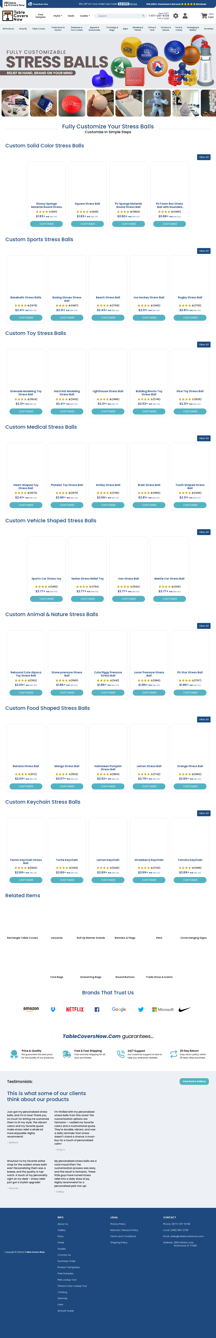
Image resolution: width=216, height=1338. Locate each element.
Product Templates (69, 1267)
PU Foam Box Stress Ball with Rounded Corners (169, 207)
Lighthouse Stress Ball (108, 391)
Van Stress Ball (128, 579)
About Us (63, 1224)
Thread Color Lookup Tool (72, 1286)
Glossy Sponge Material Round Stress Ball (46, 207)
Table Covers (38, 29)
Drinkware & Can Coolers (77, 28)
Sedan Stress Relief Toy (87, 579)
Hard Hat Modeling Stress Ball (67, 392)
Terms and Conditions (123, 1236)
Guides (84, 15)
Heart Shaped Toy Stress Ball (25, 486)
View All (204, 157)
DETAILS (133, 4)
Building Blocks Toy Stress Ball (149, 392)
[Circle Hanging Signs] (193, 917)
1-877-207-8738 (159, 15)
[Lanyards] (56, 917)
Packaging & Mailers (193, 28)
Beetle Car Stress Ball (169, 579)
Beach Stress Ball (108, 297)
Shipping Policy (118, 1242)
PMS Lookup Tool (67, 1279)
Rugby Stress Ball (190, 297)
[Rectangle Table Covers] (22, 917)
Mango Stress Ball (66, 766)
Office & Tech (152, 28)
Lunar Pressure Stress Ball (149, 674)
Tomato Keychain (190, 860)
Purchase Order (67, 1261)
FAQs (60, 1236)
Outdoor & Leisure (166, 28)
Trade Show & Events (58, 28)
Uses (60, 1304)
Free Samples (41, 16)
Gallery (62, 1230)
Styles (57, 15)
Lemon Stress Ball (149, 766)
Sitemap (63, 1298)
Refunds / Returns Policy (124, 1230)
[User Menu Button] (176, 16)
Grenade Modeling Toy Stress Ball (26, 392)
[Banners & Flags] (125, 917)
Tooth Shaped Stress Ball (190, 486)
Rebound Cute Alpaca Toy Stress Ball (26, 674)
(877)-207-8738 (181, 1224)
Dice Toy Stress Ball (190, 391)
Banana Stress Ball (26, 766)
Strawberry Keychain (149, 860)
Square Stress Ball (87, 204)
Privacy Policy (118, 1224)
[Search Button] (143, 16)
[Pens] (159, 917)
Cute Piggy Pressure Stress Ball (108, 674)
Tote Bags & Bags (112, 28)
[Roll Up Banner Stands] (91, 917)
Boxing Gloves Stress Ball (66, 299)
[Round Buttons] (125, 956)
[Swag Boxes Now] (38, 4)
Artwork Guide (66, 1310)
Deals (71, 15)
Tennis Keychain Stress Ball (26, 861)
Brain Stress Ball (149, 485)
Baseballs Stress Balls (25, 297)
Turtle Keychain (67, 860)
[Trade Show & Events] (159, 956)
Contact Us (64, 1255)
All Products (8, 29)
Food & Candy (179, 28)
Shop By (23, 29)
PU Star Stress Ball (190, 672)
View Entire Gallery (194, 1081)
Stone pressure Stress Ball (67, 674)
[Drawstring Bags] (91, 956)
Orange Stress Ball (190, 766)
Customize (46, 224)
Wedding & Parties (138, 28)
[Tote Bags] (56, 956)
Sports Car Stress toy (46, 579)
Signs (125, 29)
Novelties (208, 29)
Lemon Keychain (108, 860)
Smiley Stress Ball (108, 485)
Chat (166, 18)
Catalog (62, 1292)
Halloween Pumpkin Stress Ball (108, 767)
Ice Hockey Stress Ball (149, 297)
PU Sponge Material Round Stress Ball (128, 205)
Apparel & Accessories (94, 28)
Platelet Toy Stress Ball (67, 485)
